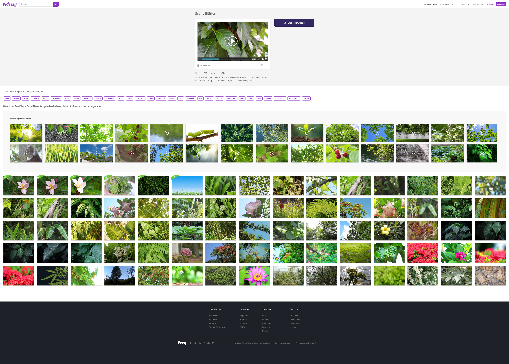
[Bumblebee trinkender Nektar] (153, 208)
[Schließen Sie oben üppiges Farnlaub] (153, 253)
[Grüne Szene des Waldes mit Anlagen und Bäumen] (220, 231)
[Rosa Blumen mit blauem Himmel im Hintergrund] (254, 208)
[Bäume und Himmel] (355, 231)
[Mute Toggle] (263, 59)
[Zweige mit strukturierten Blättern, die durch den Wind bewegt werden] (86, 231)
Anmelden (501, 4)
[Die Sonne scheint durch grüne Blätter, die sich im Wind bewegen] (26, 133)
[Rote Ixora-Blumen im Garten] (490, 253)
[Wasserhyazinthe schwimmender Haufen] (220, 276)
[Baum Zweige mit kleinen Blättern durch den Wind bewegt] (321, 208)
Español (265, 319)
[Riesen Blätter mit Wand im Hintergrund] (119, 231)
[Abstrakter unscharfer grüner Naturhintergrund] (389, 276)
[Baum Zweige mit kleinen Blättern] (86, 208)
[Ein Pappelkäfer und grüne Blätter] (272, 154)
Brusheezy (213, 315)
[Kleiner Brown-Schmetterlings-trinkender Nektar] (490, 186)
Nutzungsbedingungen (284, 343)
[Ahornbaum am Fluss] (412, 133)
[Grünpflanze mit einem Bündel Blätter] (187, 231)
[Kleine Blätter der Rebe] (321, 231)
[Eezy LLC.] (182, 342)
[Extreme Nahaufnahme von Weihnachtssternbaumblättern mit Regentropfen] (52, 253)
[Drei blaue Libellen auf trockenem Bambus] (355, 186)
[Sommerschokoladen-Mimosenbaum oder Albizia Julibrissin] (220, 253)
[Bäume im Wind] (321, 276)
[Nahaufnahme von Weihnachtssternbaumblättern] (86, 253)
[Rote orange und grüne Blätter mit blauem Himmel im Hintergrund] (355, 208)
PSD (453, 4)
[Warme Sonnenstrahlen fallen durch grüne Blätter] (96, 133)
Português (266, 323)
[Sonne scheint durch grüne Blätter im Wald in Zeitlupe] (447, 133)
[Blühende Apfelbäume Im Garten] (422, 276)
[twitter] (195, 343)
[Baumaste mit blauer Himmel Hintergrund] (254, 253)
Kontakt (293, 327)
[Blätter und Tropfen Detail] (456, 276)
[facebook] (191, 343)
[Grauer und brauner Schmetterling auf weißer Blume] (220, 208)
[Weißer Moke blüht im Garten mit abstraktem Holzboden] (187, 276)
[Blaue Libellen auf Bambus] (52, 208)
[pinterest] (200, 343)
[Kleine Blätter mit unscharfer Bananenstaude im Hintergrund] (422, 208)
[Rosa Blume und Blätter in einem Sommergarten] (18, 186)
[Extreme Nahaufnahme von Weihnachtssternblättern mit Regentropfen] (490, 231)
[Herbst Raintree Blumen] (153, 276)
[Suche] (56, 4)
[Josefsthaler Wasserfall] (412, 154)
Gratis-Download (296, 22)
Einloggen (489, 4)
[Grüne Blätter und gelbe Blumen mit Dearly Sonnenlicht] (153, 231)
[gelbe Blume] (389, 231)
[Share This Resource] (267, 65)
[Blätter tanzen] (220, 186)
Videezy (212, 323)
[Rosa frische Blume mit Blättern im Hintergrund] (389, 208)
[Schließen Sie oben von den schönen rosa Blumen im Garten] (187, 253)
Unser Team (295, 319)
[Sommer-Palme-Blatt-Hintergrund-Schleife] (153, 186)
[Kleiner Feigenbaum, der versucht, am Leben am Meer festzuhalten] (355, 276)
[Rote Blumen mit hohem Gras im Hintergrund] (288, 208)
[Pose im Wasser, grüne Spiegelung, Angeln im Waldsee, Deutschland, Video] (166, 133)
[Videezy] (10, 4)
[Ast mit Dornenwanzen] (321, 186)
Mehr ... (265, 331)
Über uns (294, 315)
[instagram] (204, 343)
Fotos (435, 4)
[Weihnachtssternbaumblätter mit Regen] (18, 253)
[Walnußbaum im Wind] (342, 133)
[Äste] (254, 186)
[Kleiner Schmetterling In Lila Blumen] (422, 186)
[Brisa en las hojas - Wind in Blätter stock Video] (119, 276)
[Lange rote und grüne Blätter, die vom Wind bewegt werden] (490, 208)
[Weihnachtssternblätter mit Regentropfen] (456, 231)
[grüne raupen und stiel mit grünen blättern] (61, 133)
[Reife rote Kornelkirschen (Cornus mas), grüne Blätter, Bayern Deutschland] (131, 133)
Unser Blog (294, 323)
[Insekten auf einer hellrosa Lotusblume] (254, 276)
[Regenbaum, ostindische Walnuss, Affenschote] (321, 253)
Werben (243, 319)
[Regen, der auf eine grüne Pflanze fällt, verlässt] (355, 253)
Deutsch (266, 327)
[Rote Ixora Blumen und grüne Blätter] (18, 276)
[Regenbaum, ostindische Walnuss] (288, 253)
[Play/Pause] (199, 59)
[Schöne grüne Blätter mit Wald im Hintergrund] (18, 231)
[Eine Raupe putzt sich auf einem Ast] (202, 133)
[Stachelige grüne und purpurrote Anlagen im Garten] (422, 231)
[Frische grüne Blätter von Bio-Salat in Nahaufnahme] (447, 154)
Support (243, 323)
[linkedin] (213, 343)
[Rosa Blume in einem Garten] (86, 186)
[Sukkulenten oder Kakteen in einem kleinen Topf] (119, 186)
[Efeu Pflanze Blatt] (288, 231)
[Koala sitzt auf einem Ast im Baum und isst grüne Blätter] (26, 154)
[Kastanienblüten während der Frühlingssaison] (119, 253)
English (265, 315)
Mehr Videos (444, 4)
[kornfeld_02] (61, 154)
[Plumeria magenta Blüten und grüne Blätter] (456, 253)
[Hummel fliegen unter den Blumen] (187, 208)
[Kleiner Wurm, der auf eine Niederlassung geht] (389, 186)
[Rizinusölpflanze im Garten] (86, 276)
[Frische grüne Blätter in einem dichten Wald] (237, 133)
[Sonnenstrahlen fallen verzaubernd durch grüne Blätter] (237, 154)
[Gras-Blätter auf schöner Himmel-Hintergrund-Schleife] (187, 186)
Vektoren (427, 4)
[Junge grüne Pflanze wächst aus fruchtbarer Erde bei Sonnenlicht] (307, 133)
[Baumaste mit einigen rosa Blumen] (119, 208)
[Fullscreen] (266, 59)
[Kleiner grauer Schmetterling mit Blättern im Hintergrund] (456, 186)
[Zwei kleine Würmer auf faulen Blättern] (288, 186)
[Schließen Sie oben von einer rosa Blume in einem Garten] (52, 186)
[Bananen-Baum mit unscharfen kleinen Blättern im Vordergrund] (52, 231)
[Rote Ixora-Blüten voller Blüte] (422, 253)
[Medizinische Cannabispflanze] (52, 276)
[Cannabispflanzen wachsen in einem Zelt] (288, 276)
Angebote (244, 315)
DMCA (242, 327)
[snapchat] (208, 343)
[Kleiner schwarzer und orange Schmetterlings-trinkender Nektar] (18, 208)
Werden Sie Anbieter (218, 327)
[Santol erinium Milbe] (389, 253)
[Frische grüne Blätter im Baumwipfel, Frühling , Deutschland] (377, 133)
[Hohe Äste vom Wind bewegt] (254, 231)
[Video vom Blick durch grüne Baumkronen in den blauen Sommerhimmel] (166, 154)
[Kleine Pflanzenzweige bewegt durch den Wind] (456, 208)
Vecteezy (213, 319)
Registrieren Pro (477, 4)
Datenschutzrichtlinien (305, 343)
